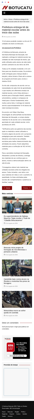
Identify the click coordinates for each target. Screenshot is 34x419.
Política (23, 412)
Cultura (18, 414)
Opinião (24, 414)
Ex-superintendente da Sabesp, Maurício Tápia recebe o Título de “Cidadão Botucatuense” (17, 218)
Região (17, 412)
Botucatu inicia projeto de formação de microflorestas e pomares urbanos (15, 250)
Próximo (25, 188)
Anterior (8, 188)
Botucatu (10, 412)
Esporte (12, 414)
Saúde (4, 416)
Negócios (4, 414)
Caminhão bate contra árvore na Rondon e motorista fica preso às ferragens (17, 281)
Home (10, 19)
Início (5, 19)
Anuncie (10, 416)
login (16, 326)
